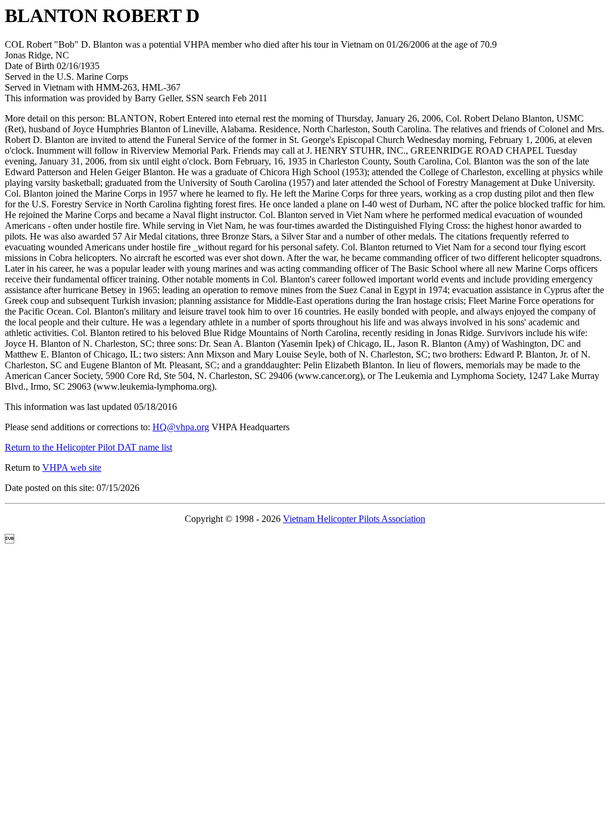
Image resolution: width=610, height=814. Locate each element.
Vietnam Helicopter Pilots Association (354, 519)
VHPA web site (71, 467)
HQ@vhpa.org (180, 427)
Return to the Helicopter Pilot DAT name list (88, 447)
